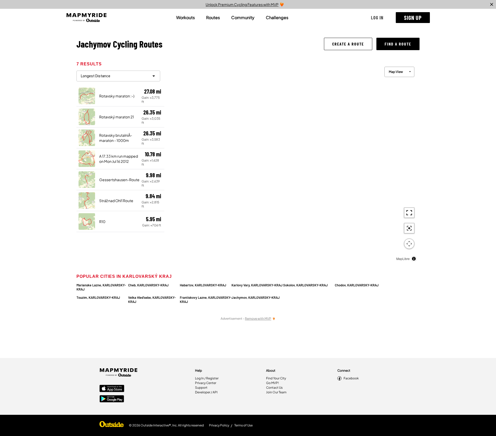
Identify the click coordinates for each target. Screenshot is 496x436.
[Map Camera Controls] (409, 244)
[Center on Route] (409, 228)
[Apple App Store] (111, 389)
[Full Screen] (409, 213)
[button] (377, 17)
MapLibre (403, 258)
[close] (491, 4)
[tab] (185, 17)
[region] (292, 163)
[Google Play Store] (111, 399)
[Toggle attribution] (414, 259)
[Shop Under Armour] (111, 425)
